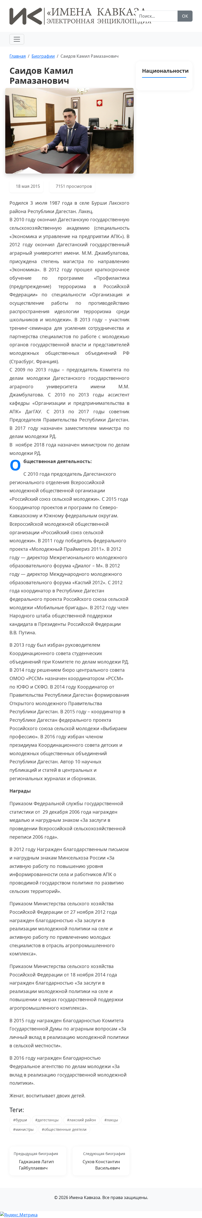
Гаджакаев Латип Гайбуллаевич (36, 1165)
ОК (185, 16)
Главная (17, 56)
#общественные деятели (64, 1129)
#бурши (20, 1119)
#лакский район (81, 1119)
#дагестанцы (47, 1119)
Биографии (43, 56)
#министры (23, 1129)
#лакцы (111, 1119)
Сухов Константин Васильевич (101, 1165)
